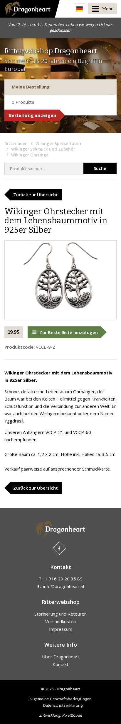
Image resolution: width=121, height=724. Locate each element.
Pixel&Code (72, 715)
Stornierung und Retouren (60, 614)
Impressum (60, 629)
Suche (100, 168)
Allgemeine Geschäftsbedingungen (60, 698)
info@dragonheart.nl (63, 586)
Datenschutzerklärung (63, 705)
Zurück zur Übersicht (35, 194)
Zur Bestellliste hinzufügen (68, 332)
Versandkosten (60, 621)
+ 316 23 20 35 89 (64, 579)
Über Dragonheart (60, 657)
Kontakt (60, 664)
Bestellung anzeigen (32, 115)
